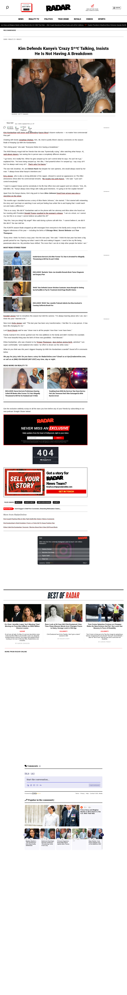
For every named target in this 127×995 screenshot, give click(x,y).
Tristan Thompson (44, 342)
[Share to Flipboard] (23, 127)
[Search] (7, 8)
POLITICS (48, 19)
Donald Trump (30, 213)
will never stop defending (27, 133)
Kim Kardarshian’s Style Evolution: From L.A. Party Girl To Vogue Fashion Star (29, 523)
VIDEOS (89, 19)
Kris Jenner (8, 176)
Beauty (19, 39)
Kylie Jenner (17, 323)
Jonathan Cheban (26, 140)
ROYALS (77, 19)
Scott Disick (12, 330)
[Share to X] (17, 127)
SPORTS (101, 19)
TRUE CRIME (63, 19)
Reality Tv (11, 39)
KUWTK (56, 502)
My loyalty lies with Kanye (53, 179)
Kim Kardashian (10, 133)
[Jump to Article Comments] (4, 127)
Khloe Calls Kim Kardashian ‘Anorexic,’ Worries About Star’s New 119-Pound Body (30, 527)
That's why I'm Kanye (37, 164)
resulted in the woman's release (50, 213)
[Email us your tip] (26, 11)
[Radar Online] (58, 8)
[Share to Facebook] (10, 127)
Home (5, 39)
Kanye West (43, 133)
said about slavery (11, 154)
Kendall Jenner (9, 316)
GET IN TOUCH (66, 491)
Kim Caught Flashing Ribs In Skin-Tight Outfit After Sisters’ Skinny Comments (28, 519)
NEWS (20, 19)
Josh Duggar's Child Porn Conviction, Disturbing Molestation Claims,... (38, 508)
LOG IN (117, 7)
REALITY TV (34, 19)
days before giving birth (62, 342)
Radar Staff (10, 123)
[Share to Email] (30, 127)
